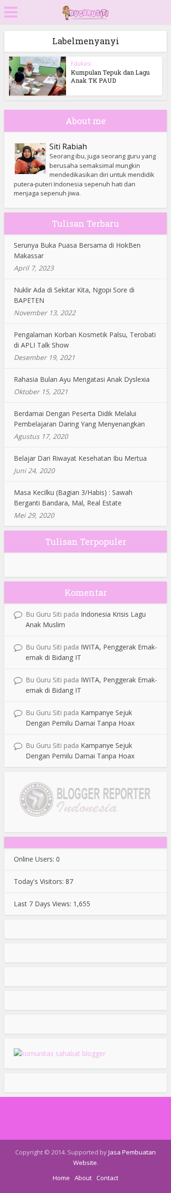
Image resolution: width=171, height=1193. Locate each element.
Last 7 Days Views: (43, 903)
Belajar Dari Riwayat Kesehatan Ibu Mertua (80, 458)
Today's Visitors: (40, 881)
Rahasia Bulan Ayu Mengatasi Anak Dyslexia (82, 379)
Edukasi (81, 63)
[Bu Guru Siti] (85, 11)
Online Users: (35, 858)
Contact (107, 1178)
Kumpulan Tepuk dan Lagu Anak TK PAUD (110, 76)
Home (61, 1178)
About (83, 1178)
